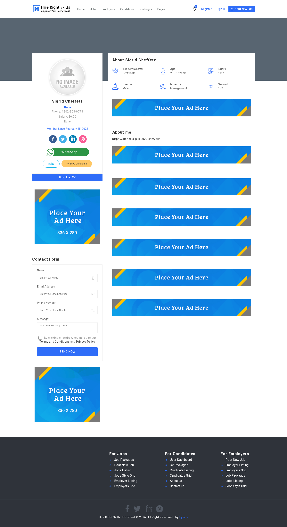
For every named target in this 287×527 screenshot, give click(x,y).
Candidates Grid (181, 475)
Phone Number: (46, 302)
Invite (51, 163)
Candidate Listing (182, 470)
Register (206, 9)
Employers (108, 9)
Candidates (127, 9)
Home (81, 9)
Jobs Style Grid (124, 475)
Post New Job (124, 465)
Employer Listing (125, 481)
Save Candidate (78, 163)
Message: (43, 319)
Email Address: (46, 286)
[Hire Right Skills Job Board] (53, 9)
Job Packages (124, 460)
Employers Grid (124, 486)
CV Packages (179, 465)
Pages (161, 9)
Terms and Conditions (54, 341)
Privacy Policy (85, 341)
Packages (146, 9)
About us (176, 481)
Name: (41, 270)
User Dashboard (181, 460)
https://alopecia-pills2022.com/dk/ (136, 138)
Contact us (177, 486)
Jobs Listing (122, 470)
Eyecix (183, 517)
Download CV (67, 177)
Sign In (221, 9)
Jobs (93, 9)
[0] (194, 9)
